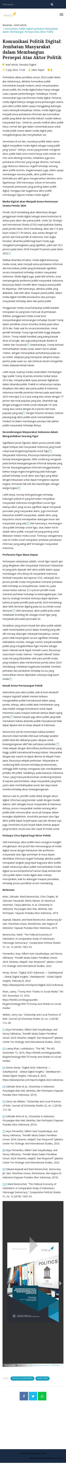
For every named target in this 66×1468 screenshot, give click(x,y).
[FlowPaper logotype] (11, 1365)
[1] (4, 1029)
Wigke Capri (42, 1378)
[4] (4, 1086)
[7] (4, 1131)
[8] (4, 1150)
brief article (20, 25)
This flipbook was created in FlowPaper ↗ (46, 1365)
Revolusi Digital (27, 64)
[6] (4, 1116)
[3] (4, 1067)
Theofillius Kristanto (22, 1378)
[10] (5, 1184)
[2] (4, 1048)
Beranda (7, 25)
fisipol (41, 70)
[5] (4, 1101)
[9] (4, 1169)
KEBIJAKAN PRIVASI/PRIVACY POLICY (46, 1458)
